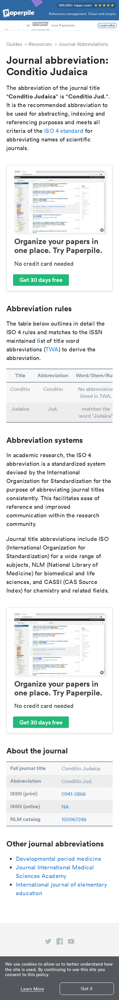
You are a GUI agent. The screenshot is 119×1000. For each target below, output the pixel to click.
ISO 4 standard (63, 130)
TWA (52, 349)
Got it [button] (87, 988)
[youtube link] (71, 942)
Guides (14, 44)
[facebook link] (59, 942)
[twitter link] (48, 942)
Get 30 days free (41, 280)
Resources (40, 44)
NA (65, 806)
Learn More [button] (32, 989)
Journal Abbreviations (83, 44)
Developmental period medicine (58, 858)
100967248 (74, 819)
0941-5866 (74, 794)
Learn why (107, 25)
